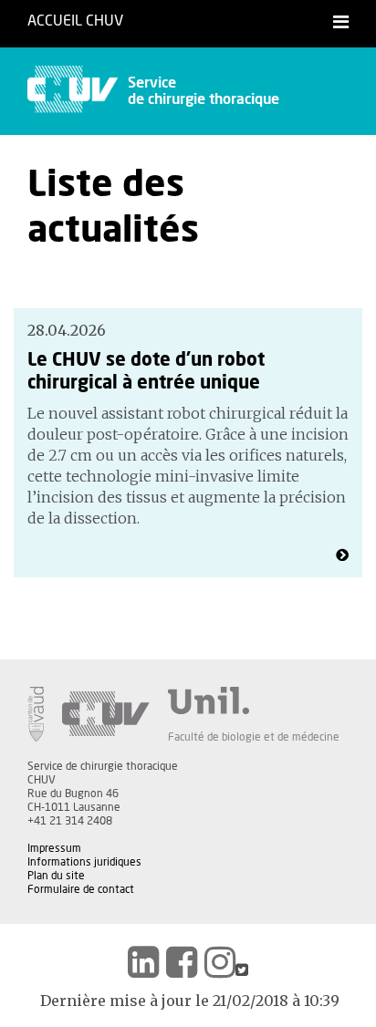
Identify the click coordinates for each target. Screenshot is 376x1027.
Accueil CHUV (75, 21)
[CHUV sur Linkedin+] (143, 962)
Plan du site (56, 875)
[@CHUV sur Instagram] (219, 962)
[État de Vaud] (35, 714)
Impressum (54, 848)
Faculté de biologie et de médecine (253, 736)
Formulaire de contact (80, 889)
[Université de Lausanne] (253, 700)
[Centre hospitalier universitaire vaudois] (106, 714)
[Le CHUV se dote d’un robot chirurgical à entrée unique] (342, 555)
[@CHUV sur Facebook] (181, 962)
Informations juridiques (84, 861)
